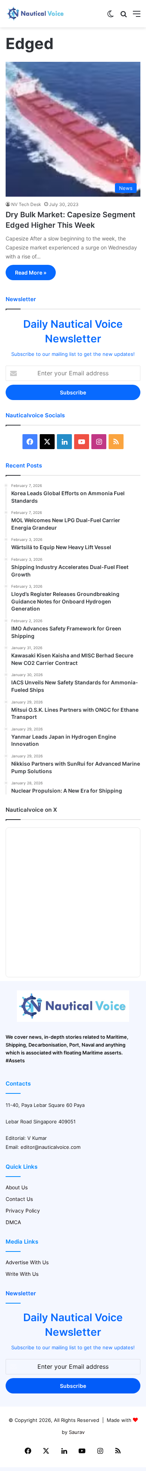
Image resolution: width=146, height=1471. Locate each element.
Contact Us (19, 1199)
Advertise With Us (27, 1262)
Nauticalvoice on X (31, 809)
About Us (17, 1187)
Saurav (77, 1432)
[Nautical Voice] (36, 13)
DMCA (13, 1222)
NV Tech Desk (26, 204)
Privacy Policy (23, 1211)
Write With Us (22, 1274)
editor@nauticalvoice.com (50, 1147)
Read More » (30, 272)
